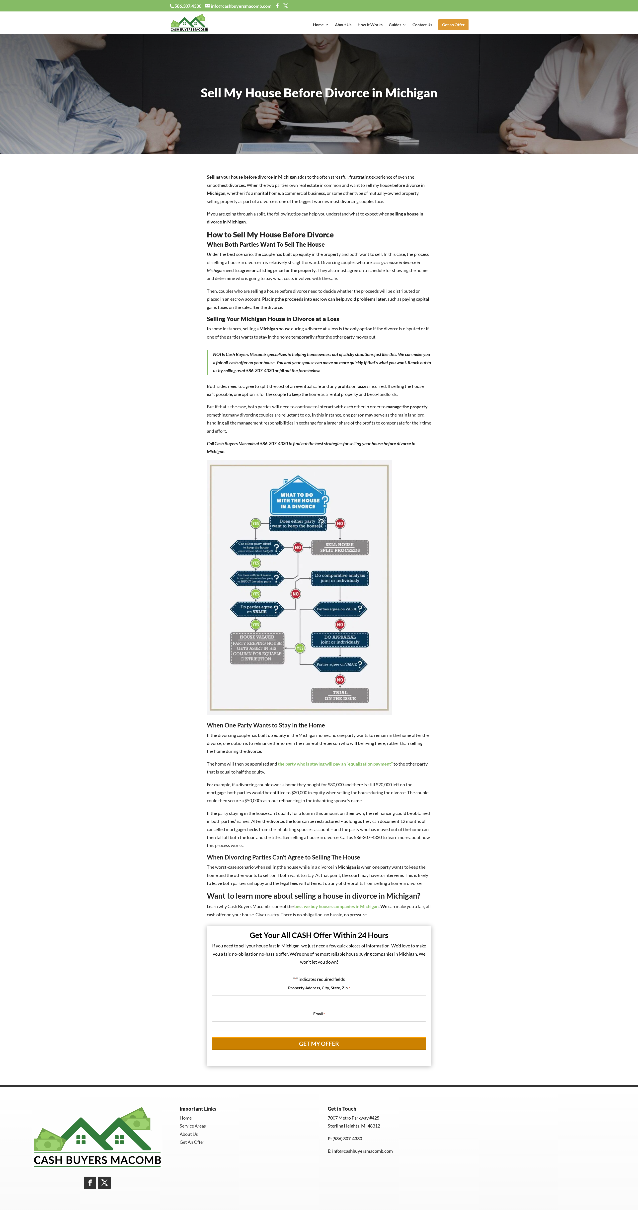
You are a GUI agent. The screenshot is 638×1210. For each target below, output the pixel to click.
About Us (343, 25)
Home (318, 25)
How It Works (370, 25)
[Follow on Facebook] (90, 1183)
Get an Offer (453, 24)
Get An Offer (192, 1142)
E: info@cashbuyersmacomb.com (360, 1151)
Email (319, 1013)
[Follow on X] (104, 1183)
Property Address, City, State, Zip (319, 987)
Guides (395, 25)
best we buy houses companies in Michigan (336, 906)
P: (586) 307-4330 (345, 1138)
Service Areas (193, 1126)
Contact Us (422, 25)
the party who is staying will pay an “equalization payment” (336, 764)
